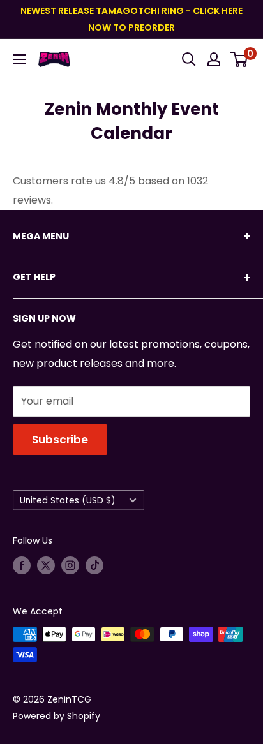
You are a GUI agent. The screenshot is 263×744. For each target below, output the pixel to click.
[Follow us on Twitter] (46, 565)
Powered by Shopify (56, 716)
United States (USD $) (68, 501)
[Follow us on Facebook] (22, 565)
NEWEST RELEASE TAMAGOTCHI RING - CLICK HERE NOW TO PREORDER (131, 19)
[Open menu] (19, 59)
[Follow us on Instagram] (70, 565)
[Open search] (189, 59)
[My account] (213, 59)
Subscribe (60, 439)
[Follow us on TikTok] (94, 565)
